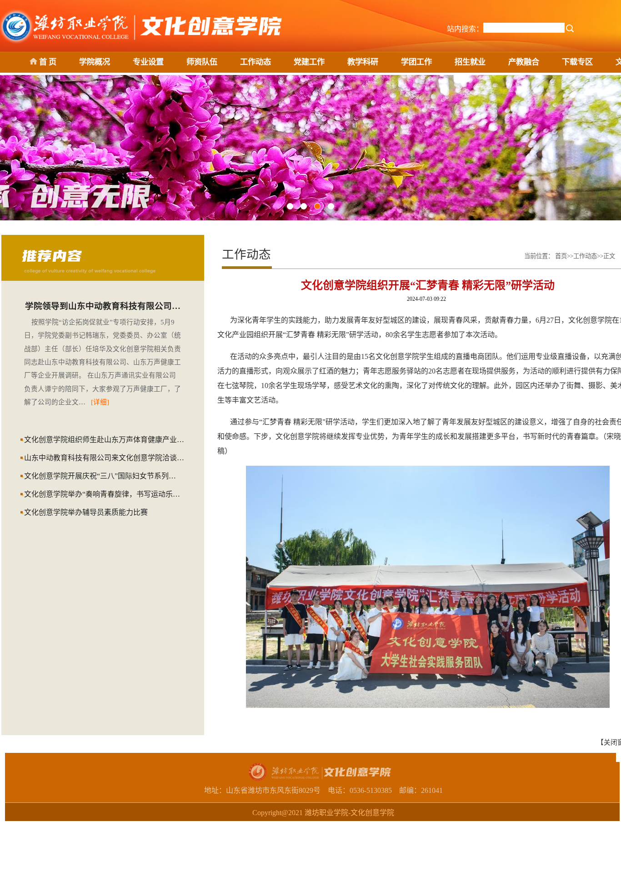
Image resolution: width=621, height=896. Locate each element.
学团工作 (416, 62)
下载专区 (577, 62)
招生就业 (470, 62)
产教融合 (523, 62)
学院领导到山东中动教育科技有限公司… (102, 306)
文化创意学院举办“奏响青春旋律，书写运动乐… (102, 494)
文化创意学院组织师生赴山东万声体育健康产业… (104, 439)
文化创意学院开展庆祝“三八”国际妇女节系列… (100, 476)
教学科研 (362, 62)
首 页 (46, 62)
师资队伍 (201, 62)
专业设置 (148, 62)
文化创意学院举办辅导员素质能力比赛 (86, 512)
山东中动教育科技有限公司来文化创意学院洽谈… (104, 458)
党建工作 (309, 62)
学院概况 (94, 62)
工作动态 (255, 62)
